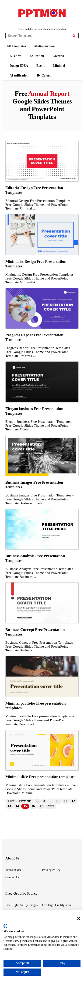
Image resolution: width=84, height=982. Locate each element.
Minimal (59, 65)
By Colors (44, 75)
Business (15, 56)
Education (37, 56)
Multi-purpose (44, 46)
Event (40, 65)
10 (57, 801)
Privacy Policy (51, 870)
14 (17, 806)
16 (33, 806)
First (11, 801)
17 (41, 806)
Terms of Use (13, 870)
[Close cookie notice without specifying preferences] (78, 918)
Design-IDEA (19, 65)
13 (9, 806)
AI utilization (19, 75)
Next (50, 806)
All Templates (16, 46)
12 (73, 801)
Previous (25, 801)
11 (65, 801)
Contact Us (12, 877)
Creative (58, 56)
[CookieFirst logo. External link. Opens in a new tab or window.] (5, 926)
